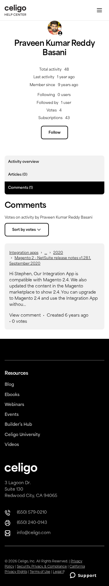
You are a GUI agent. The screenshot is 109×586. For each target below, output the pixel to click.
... (45, 253)
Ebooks (12, 395)
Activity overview (23, 162)
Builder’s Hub (18, 425)
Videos (12, 445)
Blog (9, 385)
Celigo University (22, 435)
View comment (25, 315)
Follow (54, 133)
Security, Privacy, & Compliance (42, 566)
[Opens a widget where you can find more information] (83, 575)
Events (12, 415)
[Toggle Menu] (99, 10)
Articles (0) (17, 175)
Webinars (14, 405)
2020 (58, 253)
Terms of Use (40, 572)
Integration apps (23, 253)
